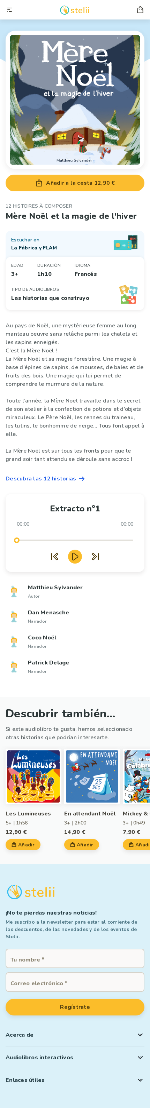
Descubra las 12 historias (41, 479)
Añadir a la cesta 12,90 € (80, 183)
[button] (75, 1035)
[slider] (17, 540)
